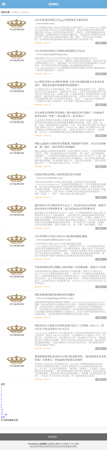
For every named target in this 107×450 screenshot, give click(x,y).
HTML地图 (74, 444)
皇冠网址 (53, 4)
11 (2, 412)
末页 (3, 417)
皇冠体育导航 (36, 446)
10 (2, 409)
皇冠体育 (46, 446)
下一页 (4, 415)
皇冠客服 (65, 446)
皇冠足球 (24, 12)
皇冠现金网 (56, 446)
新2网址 (73, 446)
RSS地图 (64, 444)
